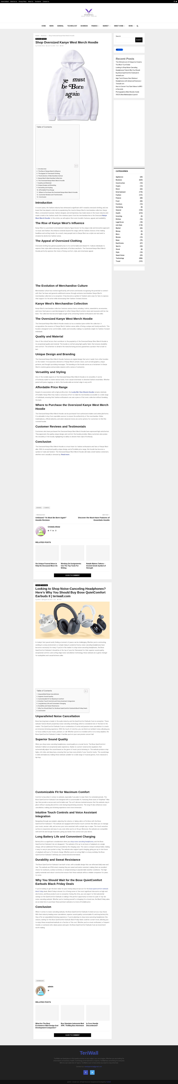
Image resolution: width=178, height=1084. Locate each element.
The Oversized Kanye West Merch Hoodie (51, 180)
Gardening (119, 207)
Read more (65, 454)
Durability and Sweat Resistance (48, 706)
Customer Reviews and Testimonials (50, 194)
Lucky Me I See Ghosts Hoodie (82, 392)
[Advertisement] (57, 146)
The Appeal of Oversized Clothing (49, 173)
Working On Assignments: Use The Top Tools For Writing (71, 566)
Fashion (44, 38)
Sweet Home (118, 26)
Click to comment (72, 575)
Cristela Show (41, 46)
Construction (120, 183)
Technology (72, 26)
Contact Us (46, 1)
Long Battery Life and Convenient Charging (52, 703)
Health (118, 213)
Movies (118, 237)
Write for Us (13, 1)
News (51, 26)
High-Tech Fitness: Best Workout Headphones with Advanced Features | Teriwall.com (128, 80)
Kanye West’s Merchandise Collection (50, 178)
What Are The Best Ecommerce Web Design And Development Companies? (46, 1026)
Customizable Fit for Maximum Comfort (51, 699)
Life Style (119, 225)
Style (117, 252)
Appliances (119, 177)
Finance (94, 26)
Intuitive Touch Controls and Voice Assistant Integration (56, 701)
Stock (118, 249)
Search (118, 36)
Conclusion (42, 197)
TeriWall (89, 1052)
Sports (118, 246)
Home (44, 26)
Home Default (5, 1)
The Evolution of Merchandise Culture (50, 176)
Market (106, 26)
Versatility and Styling (45, 187)
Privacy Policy (22, 1)
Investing (119, 216)
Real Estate (120, 243)
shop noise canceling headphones (82, 842)
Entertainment (121, 192)
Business (84, 26)
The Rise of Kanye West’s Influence (49, 171)
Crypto (118, 186)
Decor (118, 189)
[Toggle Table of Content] (75, 166)
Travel (118, 261)
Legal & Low (120, 222)
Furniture (119, 204)
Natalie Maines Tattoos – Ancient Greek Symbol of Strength (96, 566)
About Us (30, 1)
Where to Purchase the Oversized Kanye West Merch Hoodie (58, 192)
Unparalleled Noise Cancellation (48, 694)
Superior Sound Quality (45, 696)
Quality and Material (44, 183)
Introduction (42, 169)
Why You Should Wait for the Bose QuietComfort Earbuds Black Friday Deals (62, 708)
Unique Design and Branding (47, 185)
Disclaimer (38, 1)
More (131, 26)
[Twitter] (92, 1072)
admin (39, 599)
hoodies (38, 507)
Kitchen (118, 219)
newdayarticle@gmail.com (93, 1066)
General (60, 26)
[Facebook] (85, 1072)
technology (40, 980)
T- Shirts (46, 507)
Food (117, 201)
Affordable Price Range (46, 190)
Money (118, 231)
